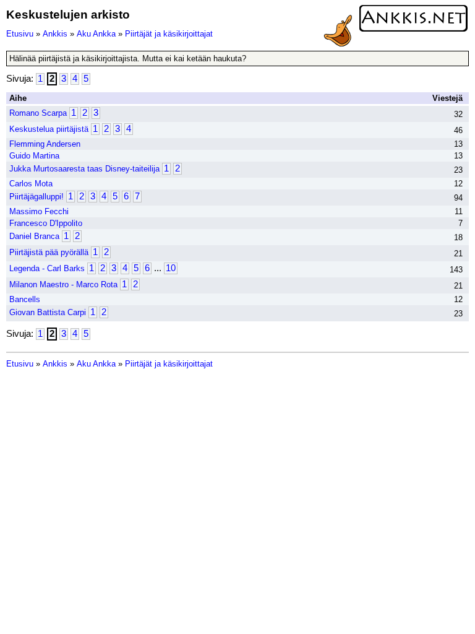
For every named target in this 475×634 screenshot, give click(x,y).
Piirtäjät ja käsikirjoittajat (169, 33)
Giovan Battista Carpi (47, 312)
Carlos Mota (31, 183)
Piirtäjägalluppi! (36, 196)
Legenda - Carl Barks (47, 268)
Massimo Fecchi (39, 211)
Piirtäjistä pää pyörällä (48, 252)
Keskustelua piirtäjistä (48, 129)
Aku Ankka (96, 33)
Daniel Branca (34, 236)
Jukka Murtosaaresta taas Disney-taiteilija (84, 168)
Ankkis (55, 33)
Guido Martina (34, 155)
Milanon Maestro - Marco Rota (63, 284)
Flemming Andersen (44, 144)
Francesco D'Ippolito (45, 223)
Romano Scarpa (38, 113)
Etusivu (19, 33)
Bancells (24, 299)
